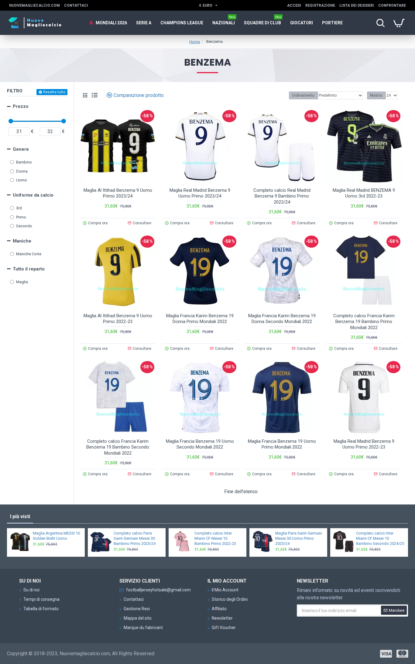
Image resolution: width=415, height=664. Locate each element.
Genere (21, 149)
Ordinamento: (303, 95)
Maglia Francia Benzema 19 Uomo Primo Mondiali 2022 (282, 444)
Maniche (22, 241)
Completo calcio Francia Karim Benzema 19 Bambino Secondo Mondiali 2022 (117, 447)
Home (194, 42)
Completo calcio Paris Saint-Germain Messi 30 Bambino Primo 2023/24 (135, 538)
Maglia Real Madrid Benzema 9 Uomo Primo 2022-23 (364, 444)
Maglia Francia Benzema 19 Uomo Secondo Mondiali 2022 (200, 444)
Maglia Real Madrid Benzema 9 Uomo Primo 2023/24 (200, 193)
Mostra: (376, 95)
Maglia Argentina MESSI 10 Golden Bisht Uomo (56, 536)
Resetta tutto (54, 92)
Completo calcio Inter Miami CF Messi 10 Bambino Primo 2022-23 (215, 538)
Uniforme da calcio (33, 195)
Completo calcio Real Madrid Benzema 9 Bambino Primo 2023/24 (281, 196)
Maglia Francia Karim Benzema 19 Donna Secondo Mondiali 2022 (282, 319)
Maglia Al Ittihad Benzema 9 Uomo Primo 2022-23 (118, 319)
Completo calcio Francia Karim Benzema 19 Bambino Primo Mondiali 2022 (364, 321)
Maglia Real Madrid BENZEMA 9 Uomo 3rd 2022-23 (364, 193)
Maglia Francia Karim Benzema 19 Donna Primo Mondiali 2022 (200, 319)
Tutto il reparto (29, 269)
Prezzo (21, 106)
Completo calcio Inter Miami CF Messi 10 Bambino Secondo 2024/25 (380, 538)
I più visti (20, 516)
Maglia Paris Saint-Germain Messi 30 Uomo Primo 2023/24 (298, 538)
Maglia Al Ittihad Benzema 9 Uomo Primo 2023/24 (118, 193)
